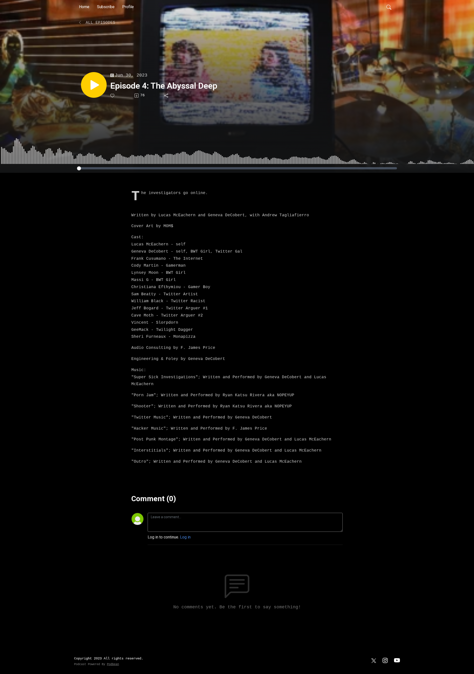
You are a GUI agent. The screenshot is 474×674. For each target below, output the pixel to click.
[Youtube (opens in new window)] (397, 660)
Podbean (113, 664)
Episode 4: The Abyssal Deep (163, 86)
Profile (128, 6)
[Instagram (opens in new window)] (385, 660)
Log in (185, 537)
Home (84, 6)
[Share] (166, 95)
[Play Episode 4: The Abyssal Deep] (94, 85)
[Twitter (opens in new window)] (373, 660)
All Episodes (99, 22)
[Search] (388, 7)
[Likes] (113, 95)
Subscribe (106, 6)
